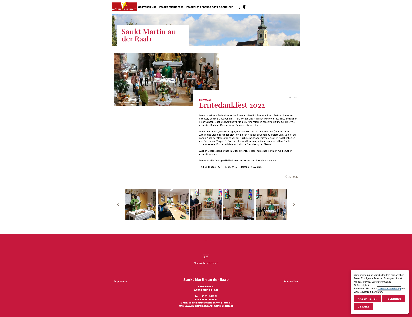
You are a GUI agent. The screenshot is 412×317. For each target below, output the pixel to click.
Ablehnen (393, 298)
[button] (118, 204)
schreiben (206, 263)
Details (364, 306)
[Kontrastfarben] (244, 7)
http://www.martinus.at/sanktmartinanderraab (206, 305)
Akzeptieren (368, 298)
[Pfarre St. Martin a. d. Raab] (140, 204)
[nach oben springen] (206, 240)
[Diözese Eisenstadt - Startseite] (124, 6)
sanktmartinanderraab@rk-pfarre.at (210, 302)
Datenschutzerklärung (389, 288)
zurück (293, 176)
